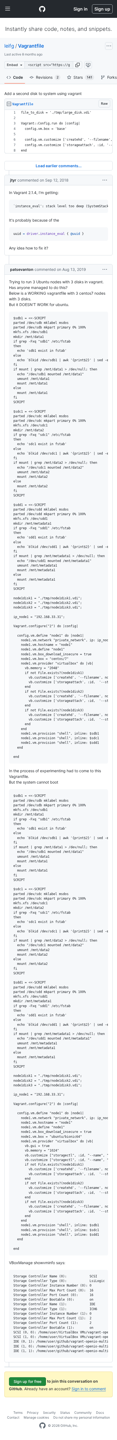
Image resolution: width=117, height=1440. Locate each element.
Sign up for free (27, 1381)
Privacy (33, 1413)
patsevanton (21, 269)
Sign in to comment (89, 1388)
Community (83, 1413)
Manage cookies (36, 1417)
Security (49, 1413)
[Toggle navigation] (7, 8)
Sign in (80, 9)
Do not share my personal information (81, 1417)
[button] (77, 65)
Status (65, 1413)
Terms (18, 1413)
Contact (13, 1417)
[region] (58, 131)
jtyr (13, 180)
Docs (100, 1413)
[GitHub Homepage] (42, 1425)
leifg (9, 46)
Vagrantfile (31, 46)
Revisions (47, 77)
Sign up (102, 9)
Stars (82, 77)
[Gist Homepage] (42, 9)
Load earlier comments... (59, 165)
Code (18, 77)
